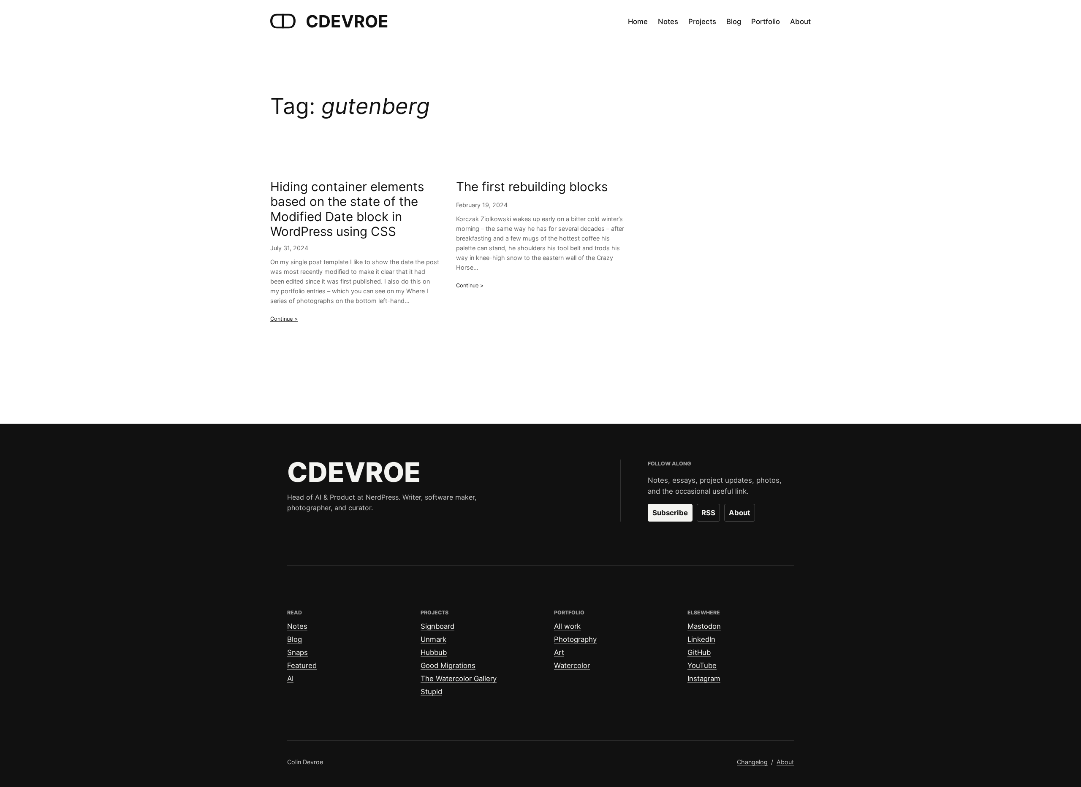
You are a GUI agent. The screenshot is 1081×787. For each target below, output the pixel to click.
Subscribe (670, 512)
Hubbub (434, 652)
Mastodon (704, 626)
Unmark (433, 639)
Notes (297, 626)
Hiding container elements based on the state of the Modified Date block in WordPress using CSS (347, 209)
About (739, 512)
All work (567, 626)
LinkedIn (701, 639)
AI (290, 678)
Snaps (297, 652)
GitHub (699, 652)
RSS (708, 512)
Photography (575, 639)
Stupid (431, 691)
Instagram (703, 678)
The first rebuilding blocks (532, 186)
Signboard (437, 626)
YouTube (702, 665)
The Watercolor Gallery (459, 678)
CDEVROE (347, 21)
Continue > (284, 319)
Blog (294, 639)
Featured (302, 665)
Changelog (752, 761)
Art (559, 652)
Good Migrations (448, 665)
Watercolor (572, 665)
